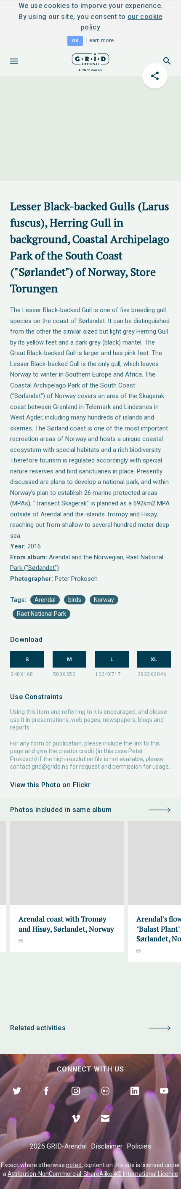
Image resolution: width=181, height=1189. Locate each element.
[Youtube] (164, 1100)
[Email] (105, 1128)
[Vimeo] (75, 1128)
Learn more (100, 40)
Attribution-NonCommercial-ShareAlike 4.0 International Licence (93, 1173)
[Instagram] (75, 1100)
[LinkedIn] (134, 1100)
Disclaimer (106, 1146)
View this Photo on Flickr (50, 785)
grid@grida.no (50, 766)
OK (75, 40)
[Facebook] (46, 1100)
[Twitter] (17, 1100)
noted (74, 1165)
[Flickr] (105, 1100)
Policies (139, 1146)
